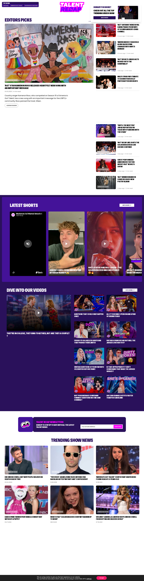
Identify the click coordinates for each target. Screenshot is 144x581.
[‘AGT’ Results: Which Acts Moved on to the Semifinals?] (106, 64)
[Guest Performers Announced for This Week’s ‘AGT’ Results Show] (106, 165)
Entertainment (103, 540)
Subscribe (118, 426)
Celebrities (102, 543)
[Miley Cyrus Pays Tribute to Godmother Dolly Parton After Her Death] (106, 82)
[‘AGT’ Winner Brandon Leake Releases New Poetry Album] (106, 182)
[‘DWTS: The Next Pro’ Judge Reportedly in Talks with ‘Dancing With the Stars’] (106, 130)
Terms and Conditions (128, 543)
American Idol (101, 51)
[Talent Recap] (72, 7)
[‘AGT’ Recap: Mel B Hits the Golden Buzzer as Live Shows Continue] (106, 148)
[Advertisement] (117, 106)
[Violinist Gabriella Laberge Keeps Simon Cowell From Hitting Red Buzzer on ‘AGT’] (117, 500)
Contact (122, 537)
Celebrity (100, 86)
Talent (100, 534)
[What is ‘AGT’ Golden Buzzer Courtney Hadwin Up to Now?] (72, 500)
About (121, 534)
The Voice (5, 5)
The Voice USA (55, 471)
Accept (101, 578)
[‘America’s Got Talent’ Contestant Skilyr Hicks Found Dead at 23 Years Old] (117, 460)
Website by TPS (134, 557)
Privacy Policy (125, 540)
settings (88, 579)
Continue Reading (11, 103)
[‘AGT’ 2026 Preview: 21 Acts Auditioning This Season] (49, 53)
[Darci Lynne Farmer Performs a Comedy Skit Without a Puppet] (26, 500)
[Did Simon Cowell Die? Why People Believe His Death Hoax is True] (26, 460)
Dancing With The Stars (31, 5)
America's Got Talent (16, 5)
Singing (100, 537)
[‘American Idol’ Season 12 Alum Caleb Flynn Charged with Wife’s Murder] (106, 47)
